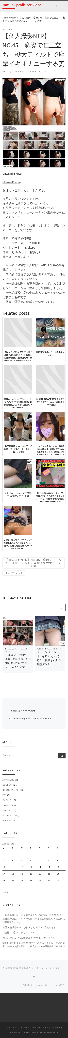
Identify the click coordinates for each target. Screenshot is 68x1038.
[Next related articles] (62, 607)
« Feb (5, 892)
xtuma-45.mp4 (11, 182)
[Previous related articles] (54, 607)
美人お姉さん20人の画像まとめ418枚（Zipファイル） (30, 937)
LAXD (5, 805)
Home (5, 17)
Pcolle (13, 17)
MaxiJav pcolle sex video (28, 1027)
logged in (26, 718)
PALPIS (6, 810)
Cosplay (7, 784)
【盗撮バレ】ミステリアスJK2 (18, 932)
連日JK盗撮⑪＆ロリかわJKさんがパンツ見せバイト (29, 927)
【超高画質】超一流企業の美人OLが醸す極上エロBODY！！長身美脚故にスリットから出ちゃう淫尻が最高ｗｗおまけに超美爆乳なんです (33, 919)
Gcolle (6, 800)
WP (22, 1032)
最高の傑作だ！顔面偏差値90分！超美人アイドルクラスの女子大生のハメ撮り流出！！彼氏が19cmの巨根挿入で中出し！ (34, 944)
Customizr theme (50, 1032)
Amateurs (8, 779)
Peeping (7, 820)
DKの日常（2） (10, 789)
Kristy (9, 71)
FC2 (4, 795)
